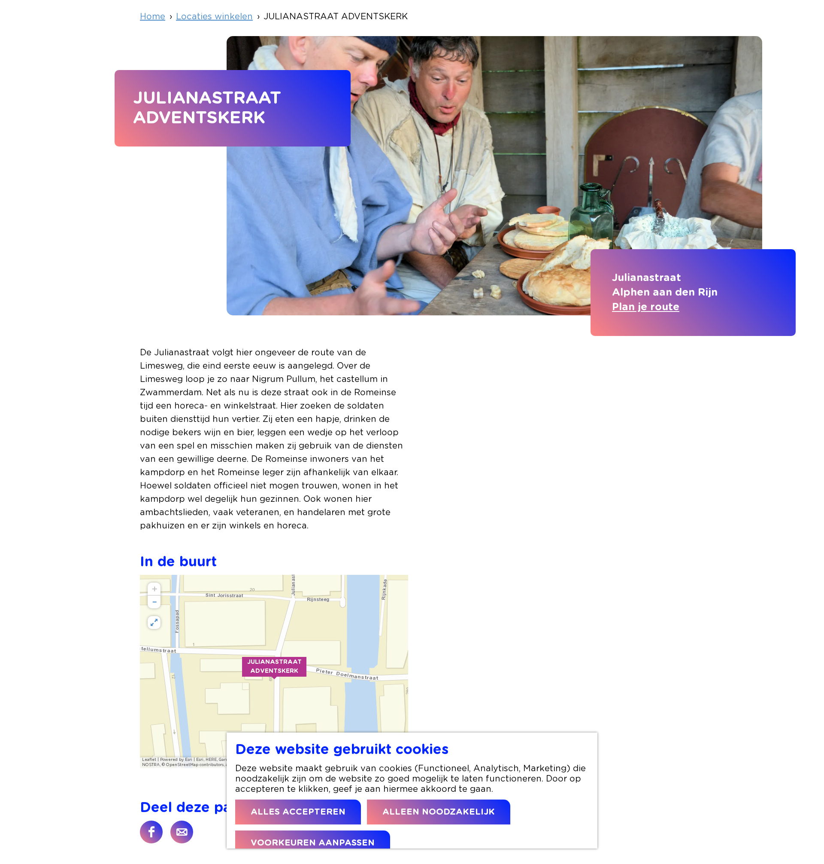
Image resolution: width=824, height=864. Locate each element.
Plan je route (645, 307)
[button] (274, 671)
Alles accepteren (298, 812)
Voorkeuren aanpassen (313, 843)
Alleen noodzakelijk (438, 812)
